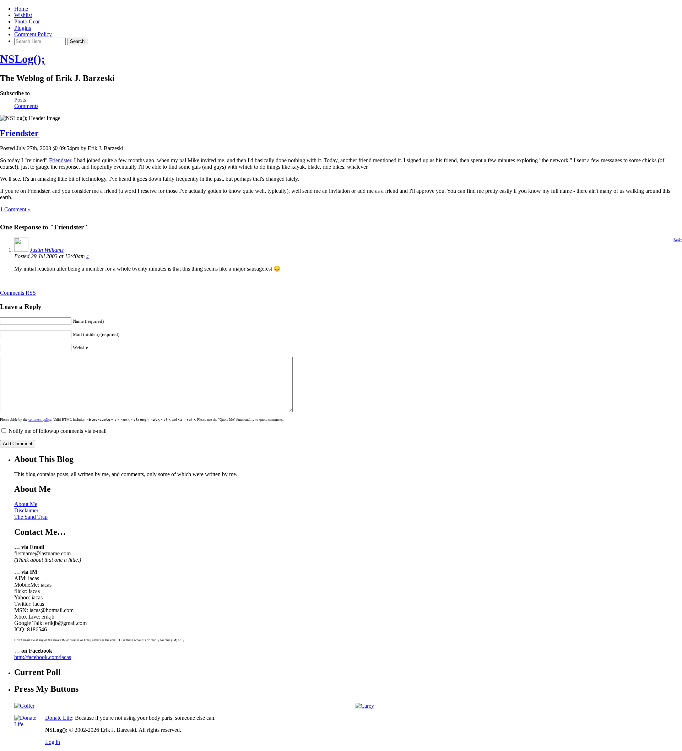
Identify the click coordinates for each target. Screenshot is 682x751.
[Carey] (364, 706)
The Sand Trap (31, 517)
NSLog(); (22, 59)
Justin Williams (47, 250)
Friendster (19, 133)
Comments (26, 106)
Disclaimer (26, 510)
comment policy (39, 419)
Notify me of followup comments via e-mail (58, 431)
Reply (677, 239)
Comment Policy (33, 34)
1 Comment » (15, 209)
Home (21, 9)
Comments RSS (18, 293)
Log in (52, 742)
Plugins (22, 28)
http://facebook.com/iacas (42, 657)
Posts (20, 100)
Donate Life (58, 718)
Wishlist (23, 15)
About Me (25, 504)
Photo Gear (27, 21)
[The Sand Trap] (24, 706)
